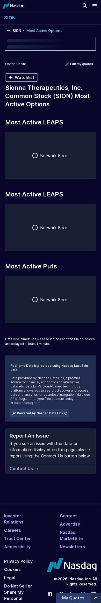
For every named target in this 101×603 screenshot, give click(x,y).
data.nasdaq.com (27, 403)
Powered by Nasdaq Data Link (40, 413)
